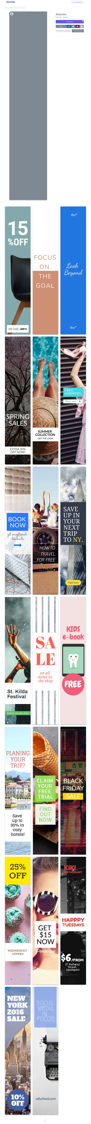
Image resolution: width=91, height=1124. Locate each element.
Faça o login (65, 2)
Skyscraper (22, 7)
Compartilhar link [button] (78, 30)
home (6, 7)
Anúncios (17, 7)
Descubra (11, 7)
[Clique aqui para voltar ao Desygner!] (10, 3)
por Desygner (59, 17)
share (61, 26)
